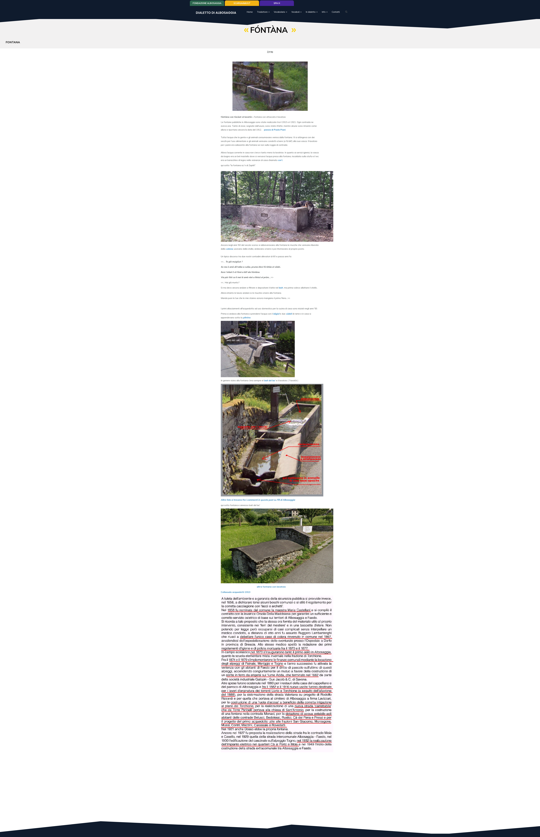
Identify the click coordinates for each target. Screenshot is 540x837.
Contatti (336, 12)
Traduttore (262, 12)
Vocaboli (295, 12)
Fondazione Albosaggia (207, 3)
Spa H (277, 3)
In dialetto (311, 12)
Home (250, 12)
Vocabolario (280, 12)
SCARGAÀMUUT (242, 3)
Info (324, 12)
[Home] (217, 12)
